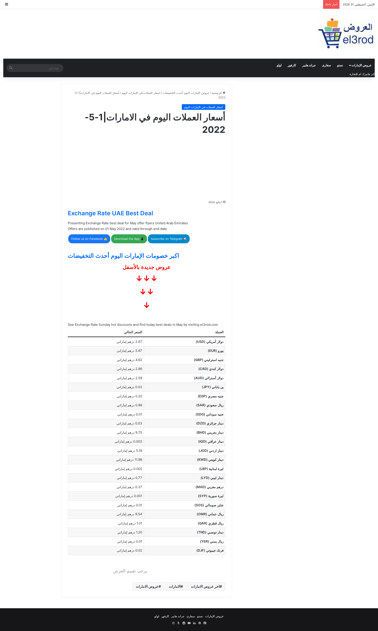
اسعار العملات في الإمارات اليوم (141, 93)
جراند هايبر (309, 65)
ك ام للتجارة (357, 74)
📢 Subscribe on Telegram (169, 238)
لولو (279, 65)
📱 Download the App (129, 238)
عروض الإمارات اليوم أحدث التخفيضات (186, 93)
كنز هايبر (369, 74)
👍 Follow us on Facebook (89, 238)
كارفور (292, 65)
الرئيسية (217, 93)
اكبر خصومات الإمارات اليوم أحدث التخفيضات (123, 255)
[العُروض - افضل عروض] (345, 34)
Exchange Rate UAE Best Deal (110, 213)
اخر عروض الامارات (205, 586)
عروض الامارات (147, 586)
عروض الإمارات (361, 65)
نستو (340, 65)
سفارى (326, 65)
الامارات (175, 586)
